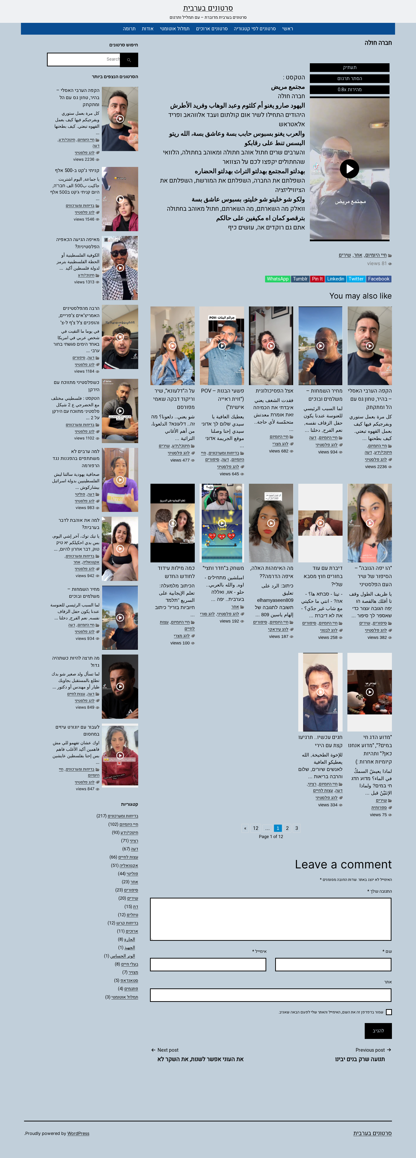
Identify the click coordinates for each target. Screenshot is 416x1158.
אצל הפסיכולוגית (274, 391)
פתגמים (131, 989)
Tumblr (300, 279)
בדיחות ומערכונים (223, 453)
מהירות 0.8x (350, 89)
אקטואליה (91, 562)
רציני (312, 784)
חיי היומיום (376, 255)
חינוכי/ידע (383, 452)
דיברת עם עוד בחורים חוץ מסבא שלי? (323, 576)
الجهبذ (129, 947)
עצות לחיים (323, 790)
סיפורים (212, 459)
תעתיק (350, 67)
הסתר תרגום (349, 78)
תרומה (129, 28)
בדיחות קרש (127, 923)
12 (255, 828)
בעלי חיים (129, 964)
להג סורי (207, 614)
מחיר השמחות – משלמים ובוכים (83, 593)
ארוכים (132, 931)
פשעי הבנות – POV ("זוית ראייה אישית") (222, 399)
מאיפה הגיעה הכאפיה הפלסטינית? (77, 243)
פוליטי (80, 494)
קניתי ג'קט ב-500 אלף (77, 170)
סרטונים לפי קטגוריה (255, 28)
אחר (358, 255)
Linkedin (335, 279)
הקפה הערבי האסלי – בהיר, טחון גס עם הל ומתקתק (370, 399)
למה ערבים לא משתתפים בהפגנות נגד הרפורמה (75, 458)
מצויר (133, 972)
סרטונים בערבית (208, 8)
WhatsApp (278, 279)
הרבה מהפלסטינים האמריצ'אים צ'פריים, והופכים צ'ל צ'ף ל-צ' (79, 315)
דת (135, 906)
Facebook (379, 279)
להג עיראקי (278, 629)
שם (387, 951)
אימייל (259, 951)
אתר (388, 982)
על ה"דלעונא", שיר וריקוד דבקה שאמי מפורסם (174, 399)
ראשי (287, 28)
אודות (148, 28)
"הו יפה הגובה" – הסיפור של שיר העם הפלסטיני (373, 576)
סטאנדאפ (129, 980)
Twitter (356, 279)
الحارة (129, 939)
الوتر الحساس (122, 956)
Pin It (317, 279)
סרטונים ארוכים (212, 28)
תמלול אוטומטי (174, 28)
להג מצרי (280, 444)
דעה (368, 452)
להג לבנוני (329, 630)
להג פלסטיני (376, 459)
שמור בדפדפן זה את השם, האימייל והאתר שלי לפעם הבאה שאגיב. (331, 1012)
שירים (345, 255)
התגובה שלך (379, 891)
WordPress (78, 1133)
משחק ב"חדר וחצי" (223, 568)
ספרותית (379, 807)
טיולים (132, 915)
